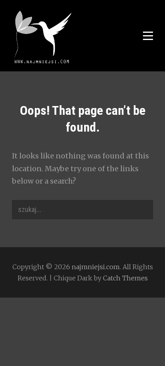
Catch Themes (125, 278)
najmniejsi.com (96, 267)
